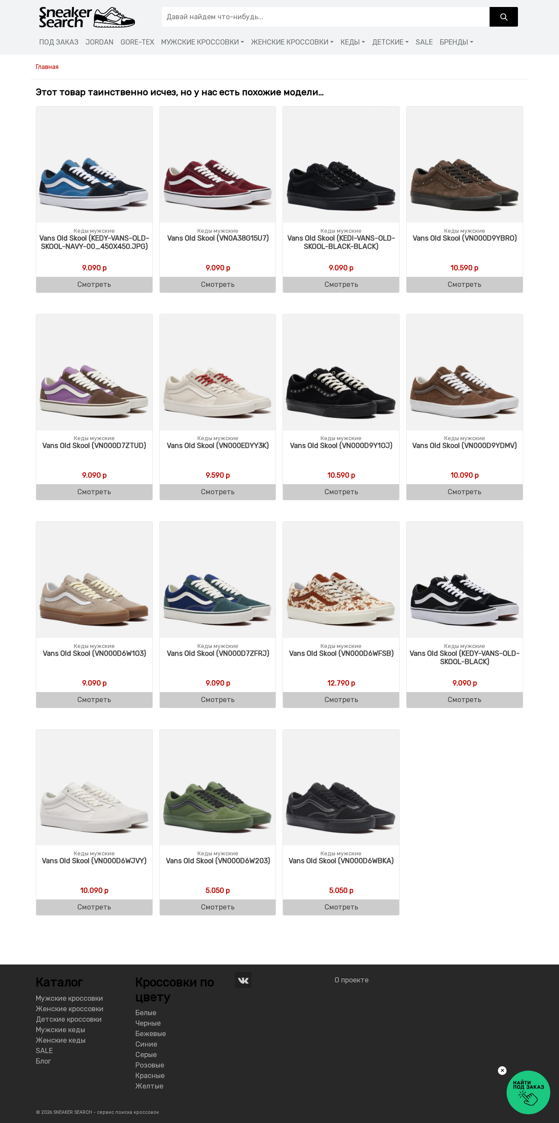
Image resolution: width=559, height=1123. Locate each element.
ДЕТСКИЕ (388, 42)
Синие (146, 1044)
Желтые (149, 1086)
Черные (148, 1023)
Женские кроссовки (70, 1009)
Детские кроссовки (69, 1019)
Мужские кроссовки (69, 998)
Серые (146, 1055)
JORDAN (100, 42)
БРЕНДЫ (454, 42)
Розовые (149, 1065)
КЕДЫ (350, 42)
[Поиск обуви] (504, 17)
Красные (150, 1075)
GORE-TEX (137, 42)
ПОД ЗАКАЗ (59, 42)
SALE (424, 42)
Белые (145, 1013)
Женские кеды (61, 1040)
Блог (43, 1061)
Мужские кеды (60, 1030)
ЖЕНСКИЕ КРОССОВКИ (289, 42)
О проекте (352, 980)
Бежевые (150, 1034)
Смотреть (94, 284)
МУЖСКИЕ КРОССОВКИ (200, 42)
